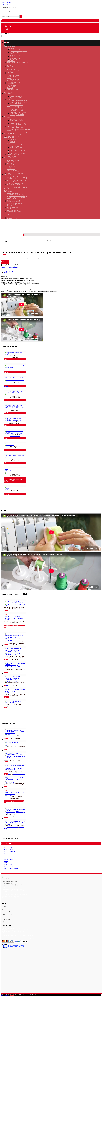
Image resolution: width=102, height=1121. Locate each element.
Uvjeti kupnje (5, 917)
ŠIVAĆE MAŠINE (8, 849)
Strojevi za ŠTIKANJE (10, 855)
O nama (4, 906)
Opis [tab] (5, 270)
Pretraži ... (3, 16)
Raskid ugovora (6, 919)
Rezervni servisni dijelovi (11, 868)
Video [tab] (5, 272)
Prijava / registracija (6, 4)
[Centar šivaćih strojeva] (7, 3)
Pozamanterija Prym (10, 848)
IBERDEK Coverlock (9, 853)
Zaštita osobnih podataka (9, 922)
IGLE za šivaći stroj (9, 862)
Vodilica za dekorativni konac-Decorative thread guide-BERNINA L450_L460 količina (24, 258)
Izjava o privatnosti (7, 914)
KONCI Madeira (8, 866)
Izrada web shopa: (5, 995)
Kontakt (4, 909)
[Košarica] (1, 19)
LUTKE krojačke (8, 859)
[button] (3, 267)
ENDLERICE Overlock (10, 851)
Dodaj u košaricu (4, 261)
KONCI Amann (8, 864)
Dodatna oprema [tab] (8, 271)
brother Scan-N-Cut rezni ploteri (13, 857)
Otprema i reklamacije (8, 912)
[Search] (20, 16)
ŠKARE (6, 861)
